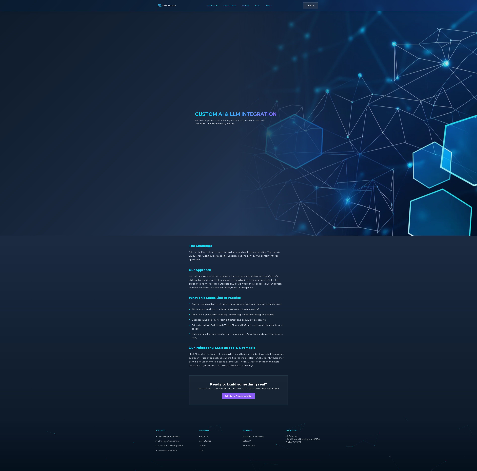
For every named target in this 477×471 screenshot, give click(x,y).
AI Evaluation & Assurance (168, 436)
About (269, 6)
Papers (245, 6)
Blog (257, 6)
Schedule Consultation (253, 436)
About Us (203, 436)
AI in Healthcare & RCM (167, 450)
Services (211, 6)
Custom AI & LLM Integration (169, 445)
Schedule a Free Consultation (238, 396)
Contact (310, 5)
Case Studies (229, 6)
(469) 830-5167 (249, 445)
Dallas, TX (246, 441)
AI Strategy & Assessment (167, 441)
